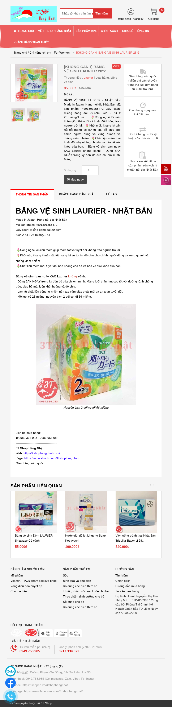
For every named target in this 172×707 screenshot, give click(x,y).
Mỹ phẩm (16, 575)
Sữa (65, 575)
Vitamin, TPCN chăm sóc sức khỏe (33, 580)
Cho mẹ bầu (18, 591)
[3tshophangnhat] (33, 12)
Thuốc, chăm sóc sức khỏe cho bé (86, 591)
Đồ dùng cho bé (73, 601)
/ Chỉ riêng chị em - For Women (49, 52)
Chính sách (122, 580)
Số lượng (70, 170)
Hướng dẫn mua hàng (130, 586)
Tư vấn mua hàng (127, 591)
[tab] (32, 194)
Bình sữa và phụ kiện (77, 580)
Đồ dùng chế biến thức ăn (80, 586)
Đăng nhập (124, 18)
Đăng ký (138, 18)
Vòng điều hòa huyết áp (26, 586)
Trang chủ (20, 52)
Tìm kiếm (121, 575)
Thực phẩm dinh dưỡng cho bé (83, 596)
